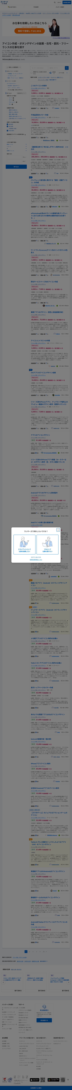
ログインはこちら (36, 557)
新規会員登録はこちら (36, 559)
